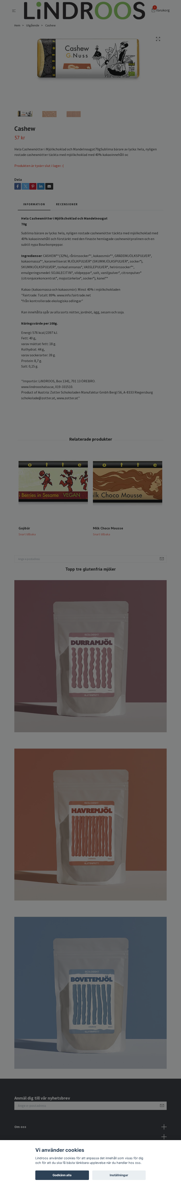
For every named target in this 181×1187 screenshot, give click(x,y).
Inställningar (119, 1175)
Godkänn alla (62, 1175)
